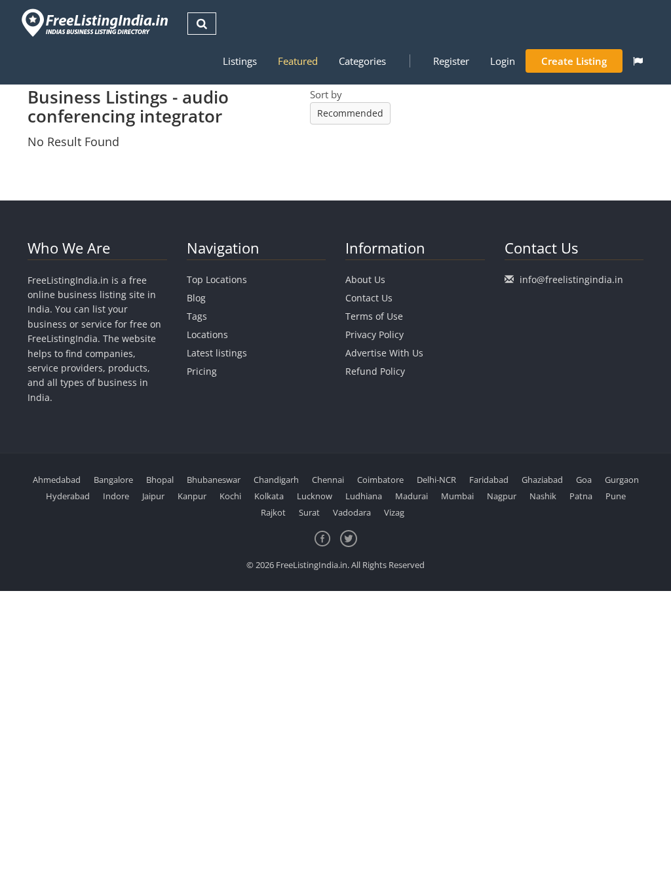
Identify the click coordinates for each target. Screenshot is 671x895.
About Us (365, 279)
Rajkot (273, 512)
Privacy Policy (374, 334)
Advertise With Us (384, 353)
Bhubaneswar (213, 480)
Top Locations (217, 279)
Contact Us (369, 298)
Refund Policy (375, 371)
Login (502, 60)
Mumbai (457, 496)
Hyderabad (68, 496)
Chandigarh (276, 480)
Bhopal (160, 480)
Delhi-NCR (436, 480)
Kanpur (192, 496)
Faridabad (488, 480)
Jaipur (153, 496)
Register (451, 60)
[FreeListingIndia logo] (96, 22)
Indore (116, 496)
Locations (207, 334)
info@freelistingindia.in (571, 279)
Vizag (394, 512)
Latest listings (217, 353)
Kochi (230, 496)
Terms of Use (374, 316)
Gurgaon (622, 480)
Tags (197, 316)
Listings (240, 60)
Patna (580, 496)
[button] (638, 61)
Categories (362, 60)
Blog (196, 298)
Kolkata (269, 496)
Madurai (411, 496)
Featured (298, 60)
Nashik (542, 496)
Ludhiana (363, 496)
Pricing (202, 371)
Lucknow (314, 496)
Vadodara (352, 512)
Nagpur (501, 496)
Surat (309, 512)
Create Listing (574, 60)
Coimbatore (380, 480)
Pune (615, 496)
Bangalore (113, 480)
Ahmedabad (57, 480)
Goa (584, 480)
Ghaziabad (542, 480)
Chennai (328, 480)
